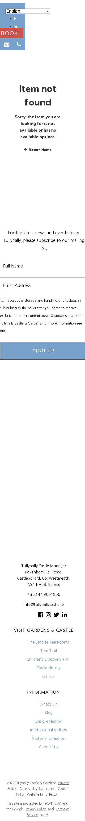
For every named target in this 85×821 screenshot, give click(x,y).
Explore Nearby (48, 721)
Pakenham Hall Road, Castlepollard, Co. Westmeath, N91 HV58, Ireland (43, 578)
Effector (52, 794)
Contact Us (48, 747)
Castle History (48, 668)
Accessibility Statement (36, 788)
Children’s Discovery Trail (48, 659)
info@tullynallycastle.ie (44, 604)
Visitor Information (48, 738)
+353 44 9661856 (43, 594)
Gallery (48, 676)
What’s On (48, 704)
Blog (48, 713)
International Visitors (48, 730)
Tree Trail (48, 651)
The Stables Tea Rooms (48, 642)
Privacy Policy (16, 331)
